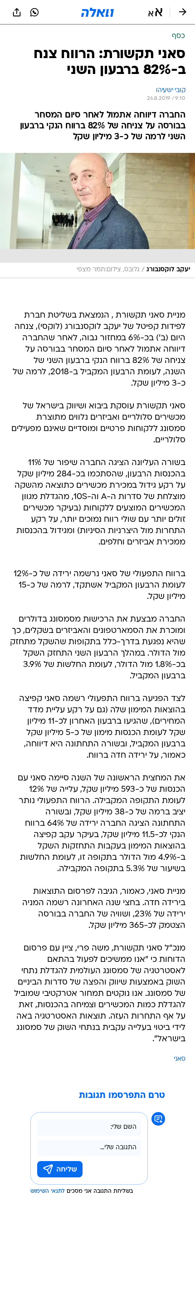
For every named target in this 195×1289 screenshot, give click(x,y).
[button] (155, 12)
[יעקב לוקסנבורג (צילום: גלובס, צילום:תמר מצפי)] (97, 215)
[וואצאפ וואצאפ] (34, 12)
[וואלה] (97, 12)
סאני (179, 1059)
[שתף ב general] (17, 12)
